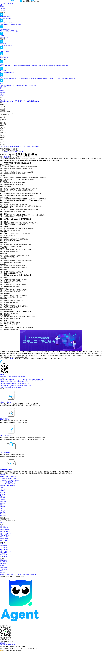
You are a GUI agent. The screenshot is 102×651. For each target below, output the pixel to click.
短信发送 (2, 101)
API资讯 (2, 571)
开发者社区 (3, 489)
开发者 (2, 487)
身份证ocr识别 (4, 537)
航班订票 (31, 101)
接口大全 (17, 376)
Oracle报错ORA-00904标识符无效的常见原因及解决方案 (15, 385)
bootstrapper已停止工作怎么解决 (15, 151)
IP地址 (1, 544)
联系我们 (2, 522)
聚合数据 (6, 157)
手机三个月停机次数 (5, 402)
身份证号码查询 (4, 549)
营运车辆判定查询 (5, 452)
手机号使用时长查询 (5, 533)
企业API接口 (3, 562)
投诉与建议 (3, 501)
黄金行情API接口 (4, 556)
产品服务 (2, 475)
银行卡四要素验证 (5, 529)
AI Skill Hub (3, 513)
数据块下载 (3, 515)
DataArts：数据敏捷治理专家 (8, 482)
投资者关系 (3, 87)
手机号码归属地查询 (5, 551)
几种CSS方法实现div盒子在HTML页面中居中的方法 (14, 381)
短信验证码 (3, 526)
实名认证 (36, 101)
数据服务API (3, 560)
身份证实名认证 (4, 528)
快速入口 (2, 510)
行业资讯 (2, 151)
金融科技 (12, 376)
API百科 (2, 96)
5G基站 (7, 101)
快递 (28, 101)
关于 (1, 88)
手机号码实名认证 (5, 531)
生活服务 (2, 376)
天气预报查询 (3, 545)
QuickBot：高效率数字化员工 (8, 484)
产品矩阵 (2, 10)
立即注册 (2, 643)
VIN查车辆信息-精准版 (6, 469)
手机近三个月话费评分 (6, 436)
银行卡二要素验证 (5, 540)
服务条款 (2, 505)
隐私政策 (2, 506)
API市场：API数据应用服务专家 (8, 476)
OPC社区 (2, 8)
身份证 (11, 101)
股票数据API (3, 554)
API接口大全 (3, 569)
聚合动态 (2, 92)
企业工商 (7, 376)
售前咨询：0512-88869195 (7, 645)
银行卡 (21, 101)
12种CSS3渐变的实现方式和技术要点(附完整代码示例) (14, 383)
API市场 (2, 7)
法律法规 (2, 503)
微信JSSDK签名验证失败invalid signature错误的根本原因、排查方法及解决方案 (21, 380)
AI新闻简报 (16, 101)
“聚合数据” (12, 359)
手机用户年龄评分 (5, 419)
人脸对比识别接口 (5, 535)
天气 (25, 101)
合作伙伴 (2, 94)
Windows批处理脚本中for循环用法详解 (10, 387)
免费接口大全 (3, 563)
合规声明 (2, 508)
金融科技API (3, 567)
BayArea (2, 490)
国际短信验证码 (4, 538)
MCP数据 (2, 512)
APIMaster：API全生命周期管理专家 (10, 480)
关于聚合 (2, 90)
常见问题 (2, 499)
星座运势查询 (3, 553)
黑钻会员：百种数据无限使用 (8, 485)
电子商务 (23, 376)
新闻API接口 (3, 547)
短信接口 (2, 572)
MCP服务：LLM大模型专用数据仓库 (9, 478)
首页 (1, 5)
